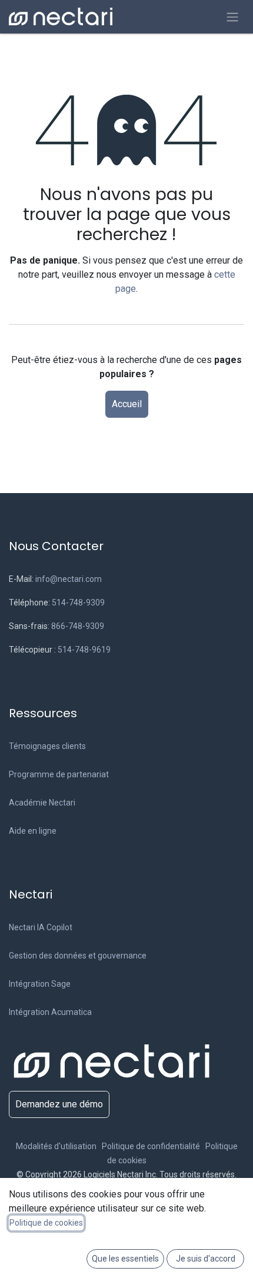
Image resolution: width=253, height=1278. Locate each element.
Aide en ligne (32, 831)
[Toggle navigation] (232, 17)
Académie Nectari (42, 802)
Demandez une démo (59, 1104)
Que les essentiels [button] (125, 1258)
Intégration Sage (40, 984)
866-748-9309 (77, 626)
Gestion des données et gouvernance (78, 955)
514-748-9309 (78, 602)
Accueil (127, 404)
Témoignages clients (47, 746)
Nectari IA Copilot (40, 927)
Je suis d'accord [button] (205, 1258)
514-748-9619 (84, 649)
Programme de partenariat (59, 774)
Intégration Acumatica (50, 1012)
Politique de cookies (46, 1222)
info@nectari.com (68, 579)
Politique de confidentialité (153, 1146)
